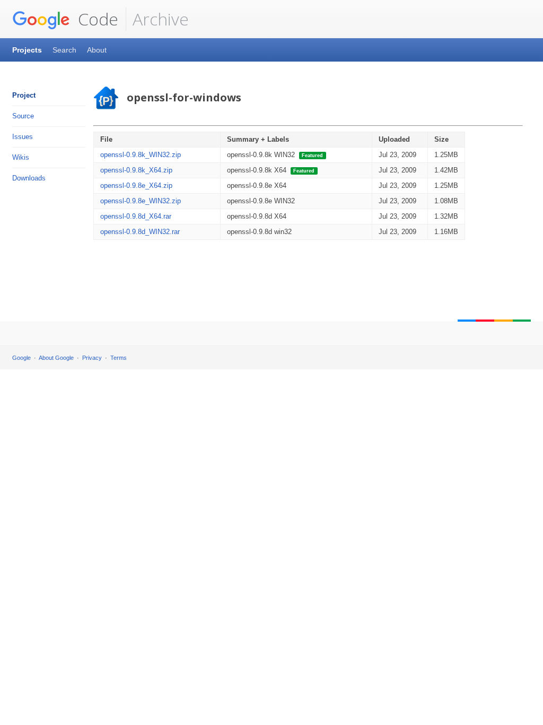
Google (21, 358)
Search (64, 50)
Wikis (20, 157)
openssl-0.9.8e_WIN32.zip (140, 201)
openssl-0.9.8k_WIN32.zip (140, 155)
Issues (22, 137)
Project (24, 95)
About (97, 50)
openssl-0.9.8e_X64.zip (136, 185)
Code (96, 18)
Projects (27, 50)
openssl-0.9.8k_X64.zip (136, 170)
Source (23, 116)
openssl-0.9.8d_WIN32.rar (140, 232)
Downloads (29, 178)
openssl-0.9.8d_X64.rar (135, 216)
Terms (118, 358)
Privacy (92, 358)
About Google (56, 358)
